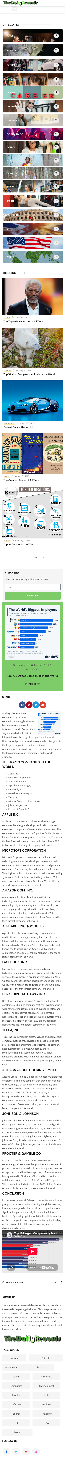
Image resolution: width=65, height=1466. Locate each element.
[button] (14, 8)
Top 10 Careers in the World (19, 544)
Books (7, 476)
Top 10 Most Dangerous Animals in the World (29, 374)
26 (36, 557)
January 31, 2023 (22, 317)
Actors (7, 317)
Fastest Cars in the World (17, 427)
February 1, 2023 (22, 540)
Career (7, 540)
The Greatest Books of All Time (21, 480)
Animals (7, 370)
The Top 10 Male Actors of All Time (23, 321)
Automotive (9, 423)
